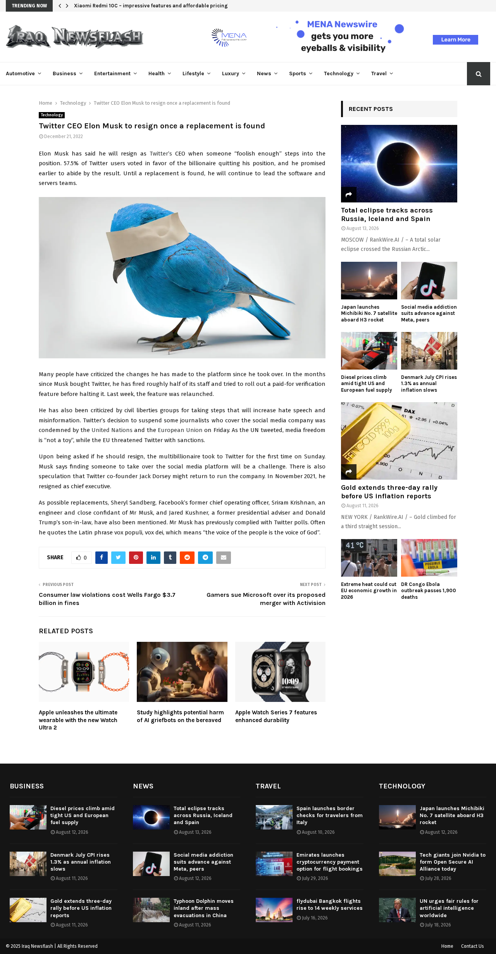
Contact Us (472, 946)
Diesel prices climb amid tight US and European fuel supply (366, 383)
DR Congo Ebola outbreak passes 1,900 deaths (428, 590)
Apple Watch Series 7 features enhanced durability (276, 716)
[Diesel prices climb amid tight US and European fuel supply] (369, 351)
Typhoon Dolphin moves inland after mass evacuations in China (204, 908)
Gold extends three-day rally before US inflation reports (389, 491)
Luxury (230, 73)
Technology (338, 73)
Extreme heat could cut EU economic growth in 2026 (369, 590)
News (264, 73)
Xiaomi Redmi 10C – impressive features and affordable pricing (151, 6)
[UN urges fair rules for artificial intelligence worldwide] (397, 910)
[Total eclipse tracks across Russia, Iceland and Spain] (399, 163)
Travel (379, 73)
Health (156, 73)
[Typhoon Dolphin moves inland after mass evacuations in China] (151, 910)
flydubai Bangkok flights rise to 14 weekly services (329, 904)
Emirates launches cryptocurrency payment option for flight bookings (329, 862)
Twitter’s (161, 153)
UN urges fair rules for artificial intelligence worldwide (449, 908)
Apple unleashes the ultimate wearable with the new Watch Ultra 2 (78, 720)
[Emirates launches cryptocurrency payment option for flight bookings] (274, 864)
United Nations (112, 430)
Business (64, 73)
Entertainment (112, 73)
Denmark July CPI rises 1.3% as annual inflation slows (429, 383)
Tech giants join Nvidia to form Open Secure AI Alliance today (453, 862)
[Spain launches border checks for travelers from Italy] (274, 817)
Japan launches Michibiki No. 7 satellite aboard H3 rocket (369, 313)
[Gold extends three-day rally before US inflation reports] (399, 441)
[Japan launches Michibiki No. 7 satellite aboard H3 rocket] (369, 280)
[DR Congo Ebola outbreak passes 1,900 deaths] (429, 558)
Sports (297, 73)
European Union (180, 430)
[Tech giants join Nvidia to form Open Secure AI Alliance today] (397, 864)
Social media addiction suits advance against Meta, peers (429, 313)
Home (447, 946)
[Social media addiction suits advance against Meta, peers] (429, 280)
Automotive (20, 73)
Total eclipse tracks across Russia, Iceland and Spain (387, 214)
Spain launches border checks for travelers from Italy (329, 815)
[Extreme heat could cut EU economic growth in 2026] (369, 558)
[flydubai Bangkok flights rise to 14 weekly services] (274, 910)
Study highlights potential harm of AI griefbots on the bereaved (180, 716)
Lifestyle (193, 73)
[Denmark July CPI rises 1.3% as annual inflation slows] (429, 351)
